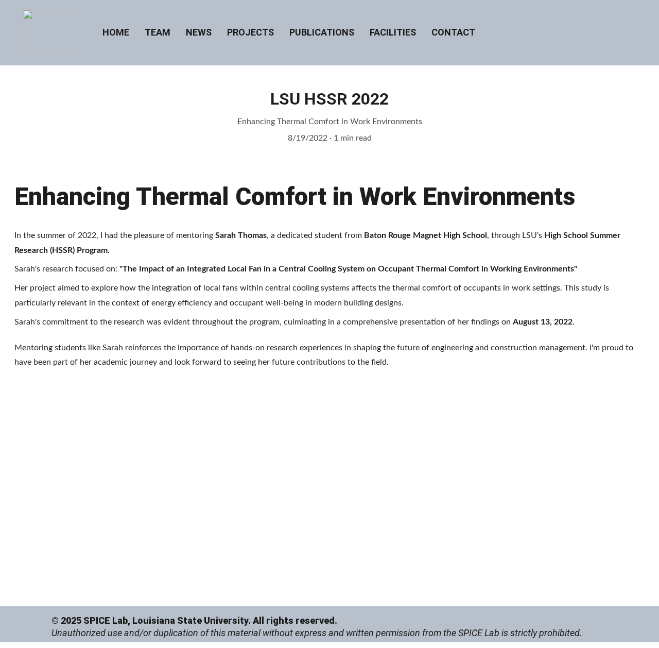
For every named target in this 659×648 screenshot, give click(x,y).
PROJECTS (250, 32)
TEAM (157, 32)
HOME (115, 32)
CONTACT (453, 32)
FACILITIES (393, 32)
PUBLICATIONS (321, 32)
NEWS (199, 32)
